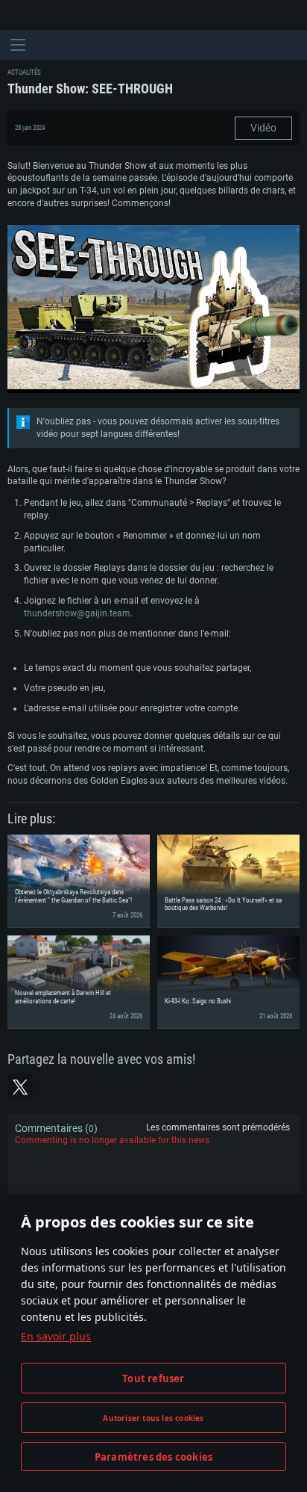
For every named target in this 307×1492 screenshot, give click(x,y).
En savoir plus (56, 1336)
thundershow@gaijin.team (77, 613)
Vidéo (263, 128)
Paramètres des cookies (153, 1457)
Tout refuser (153, 1378)
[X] (20, 1087)
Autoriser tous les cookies (153, 1418)
